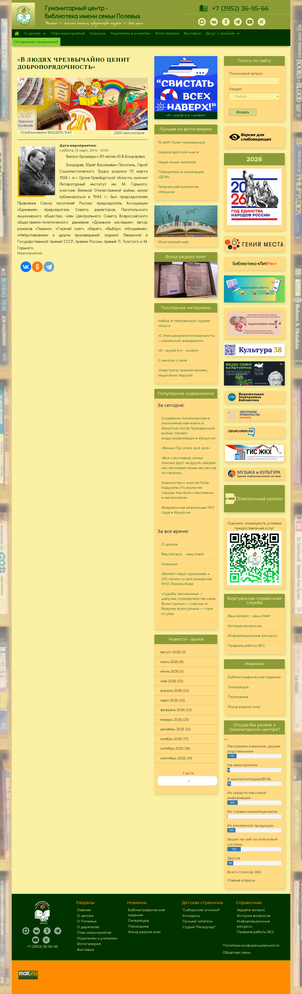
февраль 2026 (172, 710)
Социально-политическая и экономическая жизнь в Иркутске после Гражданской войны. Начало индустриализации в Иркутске (188, 428)
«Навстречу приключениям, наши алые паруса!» (182, 372)
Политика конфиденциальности (251, 945)
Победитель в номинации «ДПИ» (181, 174)
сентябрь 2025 (173, 758)
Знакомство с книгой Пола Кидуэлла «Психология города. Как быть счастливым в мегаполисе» (187, 490)
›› (189, 781)
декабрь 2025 (172, 729)
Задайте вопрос (251, 910)
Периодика (238, 697)
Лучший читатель (197, 921)
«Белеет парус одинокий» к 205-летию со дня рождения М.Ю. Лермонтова (186, 579)
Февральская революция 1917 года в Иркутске (187, 510)
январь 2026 (171, 719)
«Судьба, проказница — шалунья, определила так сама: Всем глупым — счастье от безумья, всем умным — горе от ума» (188, 604)
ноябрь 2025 (171, 739)
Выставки (192, 33)
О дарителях (88, 927)
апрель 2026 (171, 690)
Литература (238, 687)
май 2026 (168, 681)
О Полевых (87, 921)
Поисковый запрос (246, 73)
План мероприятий (68, 33)
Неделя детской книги (178, 152)
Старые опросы (241, 880)
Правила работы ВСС (246, 645)
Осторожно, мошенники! (36, 42)
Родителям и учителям (130, 33)
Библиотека (254, 263)
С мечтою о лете (172, 360)
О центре (31, 33)
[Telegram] (49, 266)
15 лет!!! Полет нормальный (181, 142)
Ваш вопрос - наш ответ (182, 554)
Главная (17, 33)
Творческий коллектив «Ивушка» (178, 189)
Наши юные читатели (177, 162)
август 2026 (170, 652)
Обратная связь (236, 952)
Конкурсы (191, 916)
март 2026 (169, 700)
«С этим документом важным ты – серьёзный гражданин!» (186, 338)
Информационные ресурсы (252, 635)
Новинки (97, 33)
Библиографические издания (254, 677)
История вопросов (245, 626)
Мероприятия (29, 253)
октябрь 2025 (171, 748)
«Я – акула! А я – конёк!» (185, 115)
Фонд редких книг (244, 707)
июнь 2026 (169, 671)
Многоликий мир (173, 242)
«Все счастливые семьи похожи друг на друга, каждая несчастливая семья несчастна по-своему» (188, 465)
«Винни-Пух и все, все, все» (185, 448)
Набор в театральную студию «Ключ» (184, 323)
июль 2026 (169, 662)
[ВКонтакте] (26, 266)
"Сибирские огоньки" (201, 910)
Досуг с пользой (218, 33)
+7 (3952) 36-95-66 (240, 8)
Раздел (235, 89)
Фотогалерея (167, 33)
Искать (242, 112)
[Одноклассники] (37, 266)
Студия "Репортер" (199, 927)
